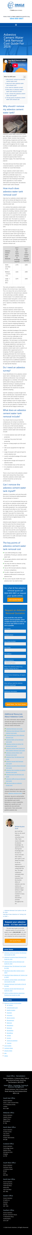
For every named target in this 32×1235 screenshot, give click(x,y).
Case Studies (7, 1045)
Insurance (9, 1015)
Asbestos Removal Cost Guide (14, 729)
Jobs (5, 1053)
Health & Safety (11, 1010)
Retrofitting (10, 1033)
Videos (6, 1056)
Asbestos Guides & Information (12, 1003)
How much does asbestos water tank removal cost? (15, 84)
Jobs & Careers (11, 1018)
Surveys (9, 1038)
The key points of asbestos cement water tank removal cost (15, 98)
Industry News (8, 1050)
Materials (9, 1023)
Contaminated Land (12, 1008)
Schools (9, 1035)
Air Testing (10, 1005)
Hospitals (9, 1013)
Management (10, 1020)
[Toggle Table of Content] (24, 77)
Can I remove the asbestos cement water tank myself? (15, 94)
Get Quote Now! (15, 600)
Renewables (10, 1030)
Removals (9, 1028)
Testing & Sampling (12, 1040)
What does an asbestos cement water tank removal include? (14, 90)
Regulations (10, 1025)
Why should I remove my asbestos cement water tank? (15, 80)
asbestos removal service (15, 793)
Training (9, 1043)
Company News (8, 1048)
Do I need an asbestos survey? (14, 87)
